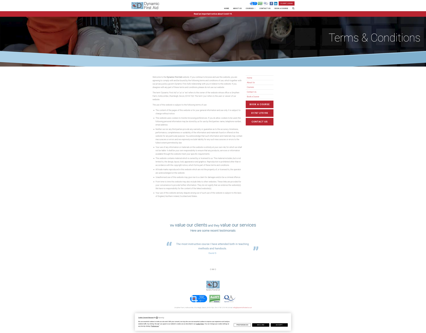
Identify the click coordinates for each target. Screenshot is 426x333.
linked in (215, 313)
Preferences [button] (155, 326)
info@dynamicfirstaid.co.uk (242, 307)
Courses (250, 8)
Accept (279, 325)
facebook (210, 313)
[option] (212, 248)
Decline (260, 325)
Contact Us (265, 8)
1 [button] (211, 269)
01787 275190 (259, 113)
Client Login (287, 3)
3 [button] (215, 269)
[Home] (145, 5)
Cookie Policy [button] (200, 324)
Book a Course (281, 8)
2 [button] (213, 269)
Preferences (242, 325)
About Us (237, 8)
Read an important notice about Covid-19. (213, 14)
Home (226, 8)
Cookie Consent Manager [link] (146, 317)
